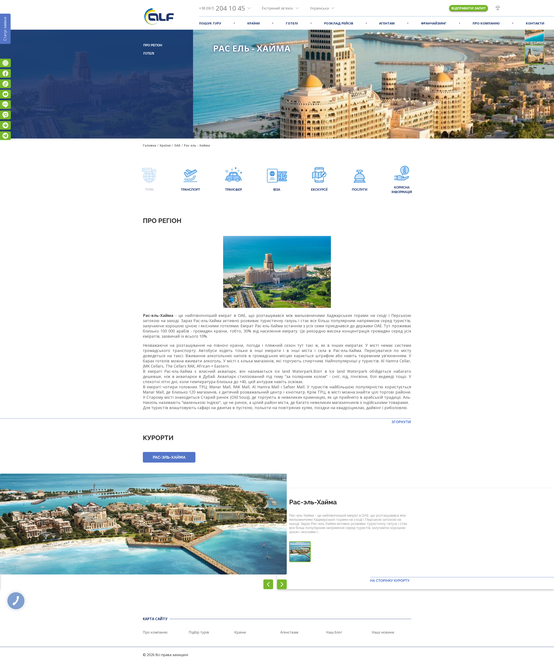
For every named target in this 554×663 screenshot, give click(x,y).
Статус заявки (5, 29)
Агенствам (289, 632)
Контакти (535, 23)
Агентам (387, 23)
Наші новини (383, 632)
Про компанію (486, 23)
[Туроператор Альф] (159, 16)
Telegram (5, 135)
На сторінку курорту (389, 581)
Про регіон (152, 45)
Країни (253, 23)
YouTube (5, 94)
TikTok (5, 83)
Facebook (5, 73)
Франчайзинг (433, 23)
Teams (5, 125)
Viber (5, 115)
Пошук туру (210, 23)
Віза (276, 190)
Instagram (5, 63)
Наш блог (334, 632)
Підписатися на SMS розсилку (5, 104)
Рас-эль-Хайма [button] (169, 457)
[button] (541, 117)
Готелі (292, 23)
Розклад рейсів (338, 23)
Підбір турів (199, 632)
